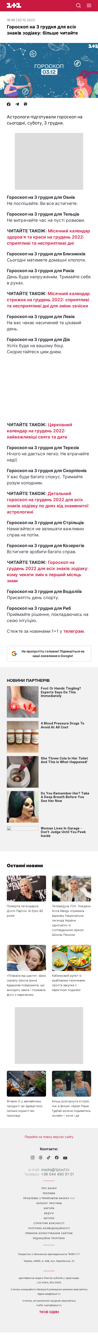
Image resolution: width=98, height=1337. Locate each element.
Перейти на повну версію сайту (49, 1137)
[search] (78, 5)
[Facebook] (8, 104)
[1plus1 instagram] (32, 1158)
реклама (49, 1193)
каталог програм (49, 1203)
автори (49, 1218)
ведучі (49, 1213)
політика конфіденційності (49, 1228)
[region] (49, 161)
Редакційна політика (49, 1238)
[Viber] (25, 104)
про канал (49, 1188)
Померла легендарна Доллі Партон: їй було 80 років (25, 910)
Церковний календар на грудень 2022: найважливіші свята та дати (39, 431)
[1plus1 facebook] (57, 1158)
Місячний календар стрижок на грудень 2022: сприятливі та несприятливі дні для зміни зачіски (48, 300)
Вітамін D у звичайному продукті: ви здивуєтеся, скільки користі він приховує (25, 1108)
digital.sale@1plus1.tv (49, 1293)
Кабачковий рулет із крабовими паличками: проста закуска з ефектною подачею (69, 983)
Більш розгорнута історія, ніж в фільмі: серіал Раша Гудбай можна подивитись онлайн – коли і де (71, 1108)
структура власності (49, 1223)
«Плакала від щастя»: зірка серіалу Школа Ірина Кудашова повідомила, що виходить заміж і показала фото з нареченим (26, 985)
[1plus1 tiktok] (48, 1158)
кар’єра (49, 1208)
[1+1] (14, 5)
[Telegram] (17, 104)
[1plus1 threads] (40, 1158)
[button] (89, 5)
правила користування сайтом (49, 1233)
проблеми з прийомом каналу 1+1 (49, 1198)
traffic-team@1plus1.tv (49, 1305)
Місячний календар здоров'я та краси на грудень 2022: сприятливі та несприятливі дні (48, 237)
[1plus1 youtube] (65, 1158)
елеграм (75, 631)
